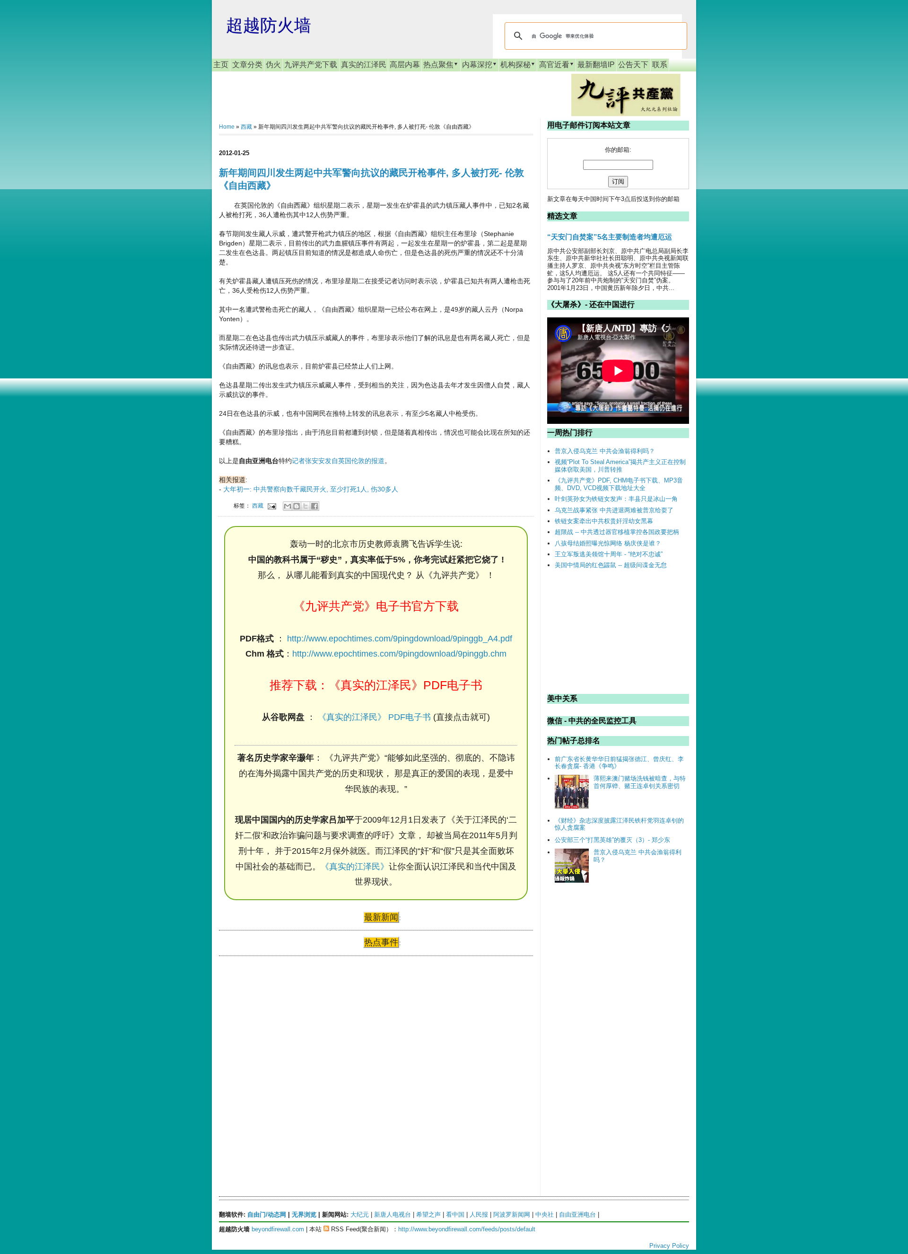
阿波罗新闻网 (511, 1214)
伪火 (273, 65)
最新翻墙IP (596, 65)
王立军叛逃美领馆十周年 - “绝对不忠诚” (609, 554)
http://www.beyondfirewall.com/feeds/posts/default (466, 1229)
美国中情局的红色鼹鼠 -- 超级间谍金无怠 (611, 565)
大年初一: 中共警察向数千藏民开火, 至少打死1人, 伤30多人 (310, 489)
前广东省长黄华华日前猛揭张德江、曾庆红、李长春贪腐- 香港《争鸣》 (619, 762)
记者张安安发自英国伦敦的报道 (338, 461)
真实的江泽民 (363, 65)
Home (227, 126)
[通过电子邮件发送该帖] (271, 505)
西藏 (246, 126)
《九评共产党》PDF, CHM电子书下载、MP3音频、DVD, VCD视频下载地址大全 (619, 484)
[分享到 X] (305, 506)
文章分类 (247, 65)
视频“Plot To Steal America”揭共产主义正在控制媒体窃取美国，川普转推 (620, 465)
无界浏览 (304, 1214)
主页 (220, 65)
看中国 (455, 1214)
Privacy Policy (669, 1245)
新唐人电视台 (392, 1214)
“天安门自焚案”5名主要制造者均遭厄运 (609, 237)
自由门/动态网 (266, 1214)
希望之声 (428, 1214)
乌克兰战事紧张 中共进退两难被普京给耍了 (614, 510)
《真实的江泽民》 (355, 866)
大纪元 (359, 1214)
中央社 (544, 1214)
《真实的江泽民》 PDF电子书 (374, 717)
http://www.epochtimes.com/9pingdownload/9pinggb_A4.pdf (399, 638)
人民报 (479, 1214)
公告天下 (633, 65)
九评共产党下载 (310, 65)
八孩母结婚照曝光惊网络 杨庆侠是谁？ (608, 543)
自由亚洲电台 (577, 1214)
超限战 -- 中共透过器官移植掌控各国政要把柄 (617, 531)
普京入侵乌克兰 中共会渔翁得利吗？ (605, 451)
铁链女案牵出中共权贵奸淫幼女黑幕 (604, 521)
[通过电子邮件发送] (287, 506)
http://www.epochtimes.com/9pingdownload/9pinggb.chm (399, 653)
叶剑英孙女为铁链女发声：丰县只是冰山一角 (616, 498)
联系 (659, 65)
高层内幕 (405, 65)
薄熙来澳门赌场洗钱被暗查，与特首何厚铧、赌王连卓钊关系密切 (640, 782)
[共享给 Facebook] (314, 506)
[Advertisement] (290, 1054)
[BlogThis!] (296, 506)
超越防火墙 (268, 25)
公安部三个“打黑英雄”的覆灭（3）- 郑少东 (612, 839)
